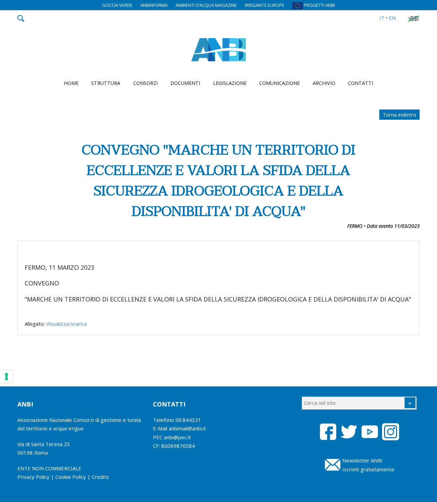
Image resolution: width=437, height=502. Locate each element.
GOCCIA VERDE (117, 5)
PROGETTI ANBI (319, 5)
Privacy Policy (33, 476)
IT (381, 17)
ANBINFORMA (154, 5)
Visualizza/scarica (66, 323)
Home (71, 83)
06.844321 (188, 419)
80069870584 (178, 445)
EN (392, 17)
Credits (100, 476)
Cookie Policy (70, 476)
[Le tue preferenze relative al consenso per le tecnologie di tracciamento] (6, 376)
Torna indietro (399, 114)
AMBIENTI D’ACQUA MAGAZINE (206, 5)
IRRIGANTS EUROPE (264, 5)
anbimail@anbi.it (187, 428)
